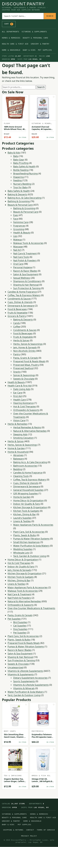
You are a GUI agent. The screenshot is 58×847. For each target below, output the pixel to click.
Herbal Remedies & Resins (27, 427)
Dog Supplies (20, 629)
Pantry (16, 354)
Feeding (17, 180)
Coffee (16, 326)
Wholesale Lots (21, 552)
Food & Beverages (17, 309)
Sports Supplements (24, 681)
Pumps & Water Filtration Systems (31, 538)
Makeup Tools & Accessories (28, 243)
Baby (15, 156)
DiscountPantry (23, 4)
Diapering (18, 177)
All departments (10, 32)
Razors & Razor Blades (25, 270)
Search (49, 16)
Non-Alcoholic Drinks (24, 350)
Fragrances (19, 225)
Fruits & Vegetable (17, 312)
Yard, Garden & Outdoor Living (29, 556)
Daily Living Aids (21, 389)
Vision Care (19, 420)
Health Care (19, 399)
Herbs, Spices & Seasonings (28, 344)
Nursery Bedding (22, 183)
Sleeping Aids (20, 434)
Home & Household (11, 50)
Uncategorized (15, 667)
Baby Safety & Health (24, 166)
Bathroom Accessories (25, 465)
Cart (8, 24)
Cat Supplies (19, 625)
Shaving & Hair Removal (26, 284)
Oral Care (18, 263)
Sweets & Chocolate (23, 378)
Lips (15, 236)
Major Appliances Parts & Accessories (33, 524)
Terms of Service (46, 830)
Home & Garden (16, 448)
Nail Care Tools (21, 257)
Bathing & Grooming (19, 201)
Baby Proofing (20, 163)
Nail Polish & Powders (25, 260)
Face (15, 218)
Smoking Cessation (23, 437)
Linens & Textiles (22, 521)
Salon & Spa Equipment (25, 274)
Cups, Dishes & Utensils (20, 302)
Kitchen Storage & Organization (30, 507)
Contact (30, 830)
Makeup (17, 239)
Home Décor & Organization (28, 500)
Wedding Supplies (22, 549)
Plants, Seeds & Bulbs (24, 535)
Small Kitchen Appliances (26, 542)
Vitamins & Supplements (34, 32)
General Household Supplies (28, 490)
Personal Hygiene (22, 267)
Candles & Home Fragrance (22, 291)
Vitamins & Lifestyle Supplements (25, 670)
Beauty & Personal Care (35, 38)
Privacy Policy (29, 836)
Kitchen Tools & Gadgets (26, 510)
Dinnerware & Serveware (21, 305)
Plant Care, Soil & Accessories (28, 531)
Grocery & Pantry (40, 44)
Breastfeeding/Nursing (25, 173)
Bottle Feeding (21, 170)
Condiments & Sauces (19, 298)
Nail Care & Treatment (25, 253)
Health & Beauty (21, 232)
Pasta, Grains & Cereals (25, 357)
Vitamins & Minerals (24, 688)
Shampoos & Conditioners (27, 281)
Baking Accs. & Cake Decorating (24, 197)
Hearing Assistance (23, 403)
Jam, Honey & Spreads (25, 347)
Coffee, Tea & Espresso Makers (24, 295)
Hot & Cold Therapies (24, 406)
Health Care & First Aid (15, 44)
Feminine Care (20, 222)
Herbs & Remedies (11, 38)
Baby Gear (18, 159)
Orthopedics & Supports (26, 410)
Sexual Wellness (21, 277)
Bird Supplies (20, 622)
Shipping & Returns (13, 830)
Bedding (17, 469)
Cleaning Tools (21, 476)
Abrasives (18, 455)
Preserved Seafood (23, 368)
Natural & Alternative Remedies (30, 430)
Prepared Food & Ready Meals (29, 361)
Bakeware (18, 458)
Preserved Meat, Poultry (26, 364)
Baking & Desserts (17, 194)
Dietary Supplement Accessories (30, 677)
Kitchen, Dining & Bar (24, 514)
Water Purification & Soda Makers (31, 545)
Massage (18, 246)
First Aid (17, 396)
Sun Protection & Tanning (27, 288)
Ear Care (17, 392)
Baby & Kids (29, 50)
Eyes (15, 215)
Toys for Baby (20, 187)
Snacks (17, 371)
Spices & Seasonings (24, 375)
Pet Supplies (45, 50)
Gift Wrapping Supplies (25, 493)
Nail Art (17, 250)
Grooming (18, 229)
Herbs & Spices (21, 340)
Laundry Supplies (22, 517)
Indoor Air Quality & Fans (26, 503)
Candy (16, 323)
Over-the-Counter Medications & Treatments (31, 608)
